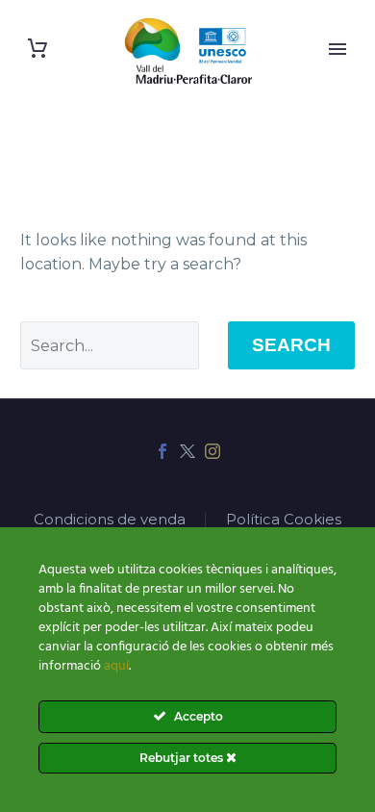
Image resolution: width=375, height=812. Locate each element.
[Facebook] (162, 451)
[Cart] (37, 49)
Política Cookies (283, 520)
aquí (116, 666)
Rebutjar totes (182, 757)
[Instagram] (212, 451)
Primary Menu (337, 49)
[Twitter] (187, 451)
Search (291, 345)
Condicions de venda (110, 520)
